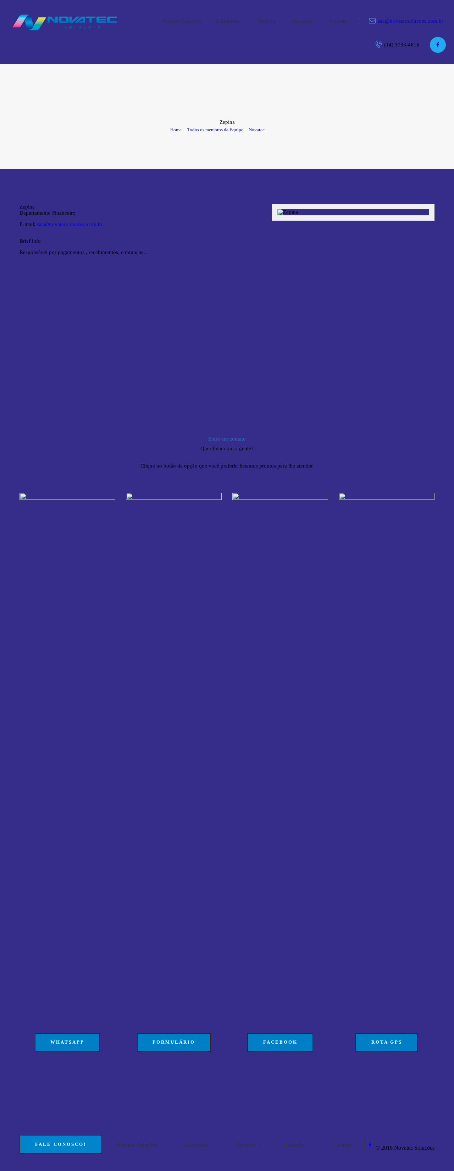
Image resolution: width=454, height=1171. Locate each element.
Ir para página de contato (242, 277)
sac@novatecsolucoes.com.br (70, 224)
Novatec (257, 129)
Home (176, 129)
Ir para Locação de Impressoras (68, 277)
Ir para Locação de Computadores (158, 277)
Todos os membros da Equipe (215, 129)
